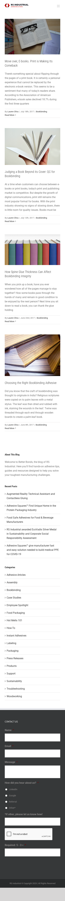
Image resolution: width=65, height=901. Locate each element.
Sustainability (14, 681)
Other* (12, 808)
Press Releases (15, 658)
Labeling (11, 643)
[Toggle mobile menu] (58, 6)
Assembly (12, 582)
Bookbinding (41, 111)
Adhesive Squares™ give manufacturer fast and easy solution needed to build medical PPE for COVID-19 (33, 550)
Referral (13, 801)
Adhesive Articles (16, 574)
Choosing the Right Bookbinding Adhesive (30, 383)
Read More (9, 115)
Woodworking (14, 696)
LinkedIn (13, 789)
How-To (11, 627)
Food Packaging (16, 612)
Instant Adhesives (16, 635)
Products (12, 665)
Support (11, 673)
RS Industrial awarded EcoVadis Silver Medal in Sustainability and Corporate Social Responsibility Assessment (31, 534)
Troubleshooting (16, 688)
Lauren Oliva (12, 111)
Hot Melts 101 (14, 620)
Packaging (12, 650)
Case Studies (14, 597)
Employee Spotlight (17, 605)
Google (12, 795)
